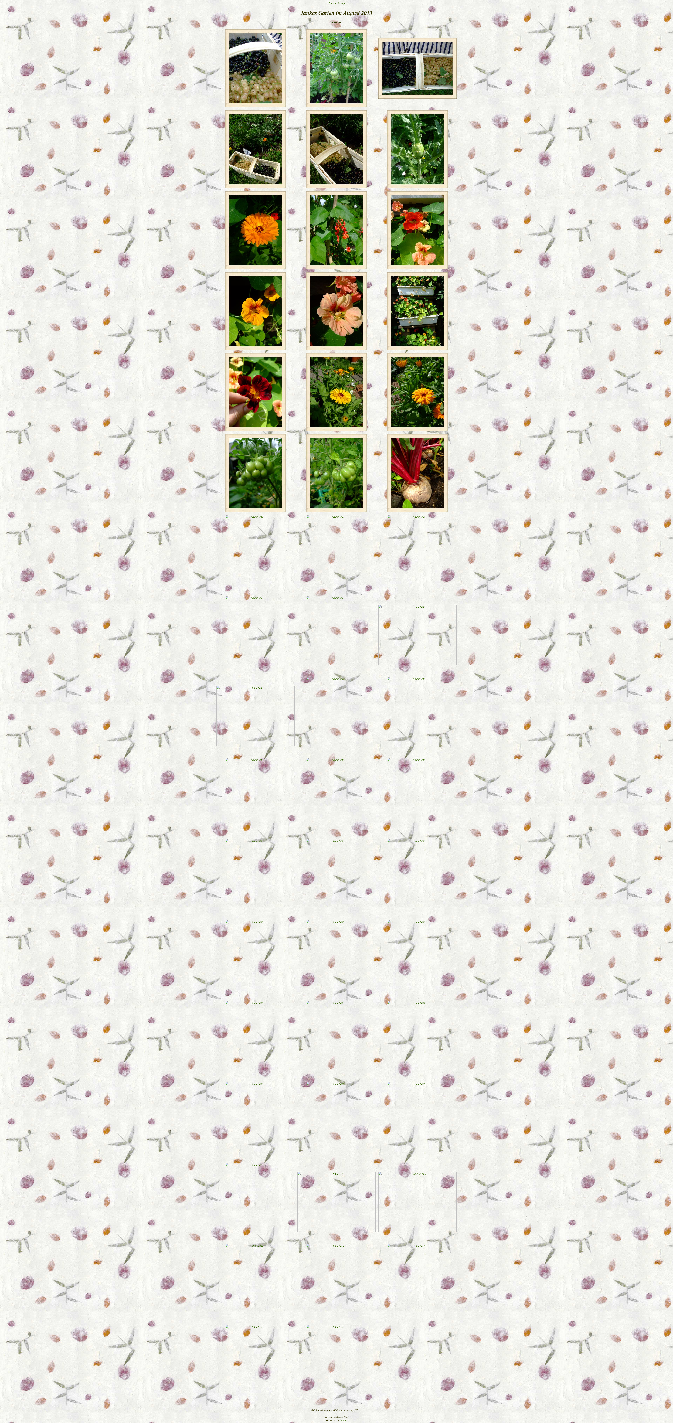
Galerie (343, 1420)
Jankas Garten (336, 3)
